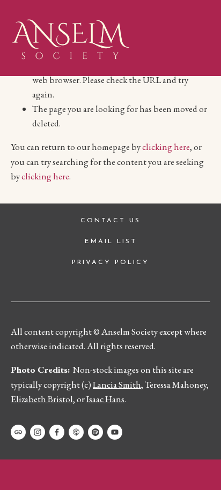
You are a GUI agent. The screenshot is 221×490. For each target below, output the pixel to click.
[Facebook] (56, 432)
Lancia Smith (117, 384)
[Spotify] (95, 432)
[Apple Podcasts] (76, 432)
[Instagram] (37, 432)
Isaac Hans (105, 399)
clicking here (166, 147)
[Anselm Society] (114, 432)
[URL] (18, 432)
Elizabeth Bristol (42, 399)
